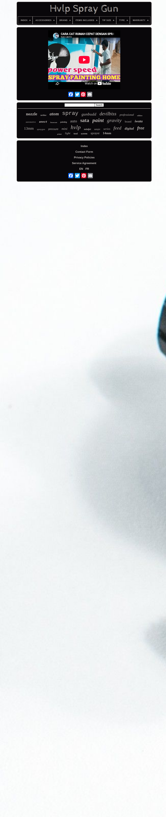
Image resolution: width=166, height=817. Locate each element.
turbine (43, 115)
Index (84, 146)
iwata (139, 121)
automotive (31, 122)
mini (64, 128)
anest (43, 121)
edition (139, 115)
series (106, 128)
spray (70, 113)
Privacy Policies (84, 157)
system (84, 133)
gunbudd (89, 114)
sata (84, 120)
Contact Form (84, 151)
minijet (87, 129)
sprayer (95, 133)
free (140, 127)
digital (129, 128)
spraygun (41, 129)
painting (63, 122)
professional (127, 114)
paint (98, 120)
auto (73, 121)
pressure (53, 129)
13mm (29, 128)
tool (76, 133)
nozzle (31, 114)
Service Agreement (84, 163)
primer (59, 134)
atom (54, 113)
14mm (107, 133)
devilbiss (108, 113)
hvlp (76, 127)
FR (87, 168)
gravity (114, 120)
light (67, 133)
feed (117, 127)
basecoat (53, 122)
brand (128, 121)
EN (81, 168)
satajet (97, 129)
